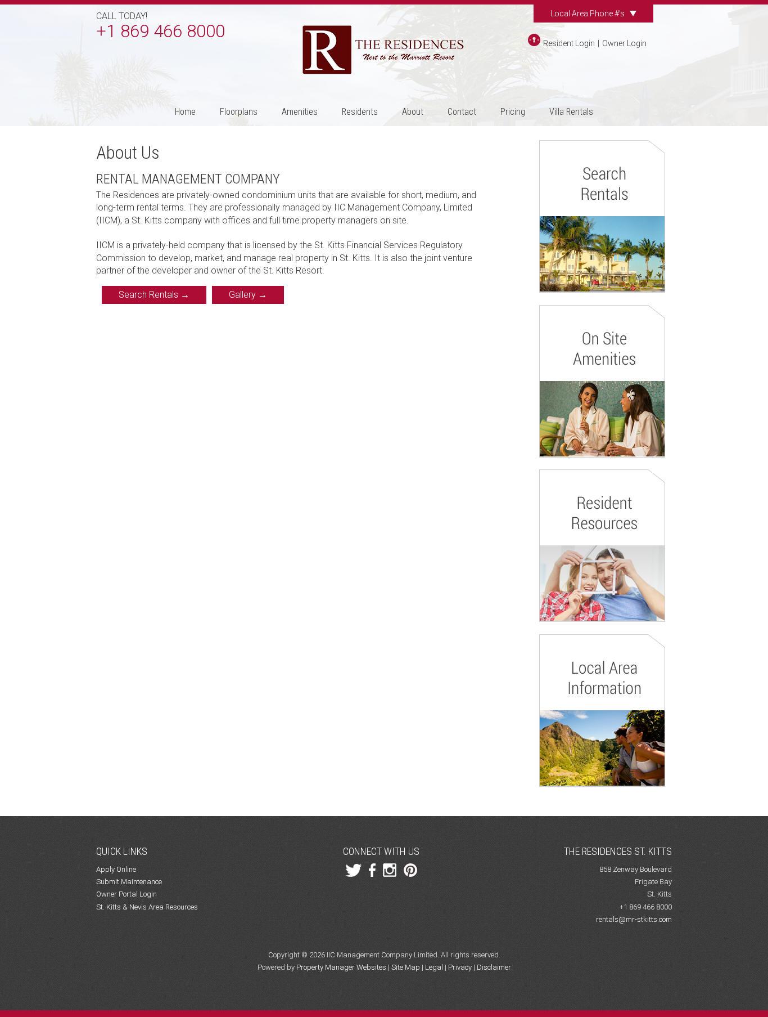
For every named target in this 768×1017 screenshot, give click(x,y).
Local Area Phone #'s (588, 13)
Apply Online (116, 869)
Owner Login (624, 43)
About (412, 111)
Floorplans (238, 111)
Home (185, 111)
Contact (462, 111)
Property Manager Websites (341, 967)
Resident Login (569, 43)
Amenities (300, 111)
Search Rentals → (154, 294)
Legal (434, 967)
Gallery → (248, 294)
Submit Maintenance (129, 881)
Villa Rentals (571, 111)
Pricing (512, 111)
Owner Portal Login (126, 894)
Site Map (405, 967)
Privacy (460, 967)
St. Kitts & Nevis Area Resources (147, 907)
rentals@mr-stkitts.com (634, 919)
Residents (360, 111)
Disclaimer (494, 967)
